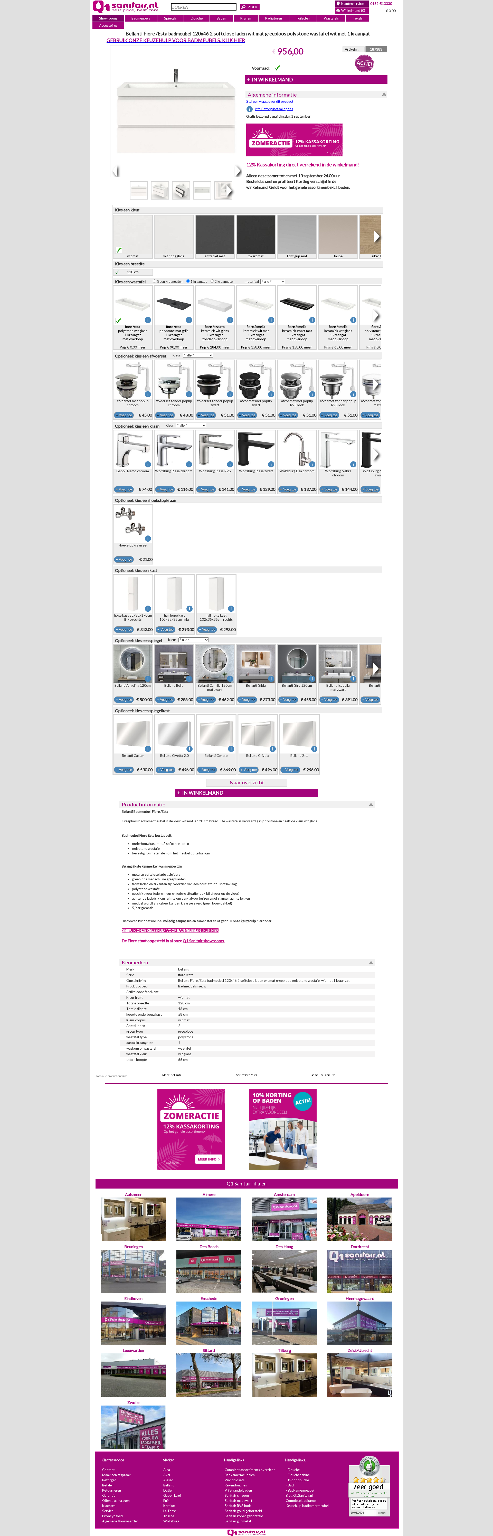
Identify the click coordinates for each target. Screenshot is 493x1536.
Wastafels (331, 18)
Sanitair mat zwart (238, 1501)
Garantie (108, 1495)
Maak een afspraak (116, 1475)
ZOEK (252, 7)
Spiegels (170, 18)
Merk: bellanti (171, 1075)
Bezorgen (109, 1480)
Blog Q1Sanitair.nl (299, 1495)
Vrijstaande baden (238, 1490)
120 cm (133, 272)
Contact (108, 1470)
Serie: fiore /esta (246, 1075)
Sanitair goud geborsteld (243, 1511)
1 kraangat (199, 281)
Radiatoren (273, 18)
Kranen (245, 18)
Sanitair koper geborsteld (243, 1516)
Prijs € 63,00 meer (338, 337)
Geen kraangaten (170, 281)
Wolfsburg (171, 1521)
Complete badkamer (301, 1501)
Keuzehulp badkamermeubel (307, 1506)
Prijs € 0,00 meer (132, 337)
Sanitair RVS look (237, 1506)
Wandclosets (234, 1480)
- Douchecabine (297, 1475)
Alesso (168, 1480)
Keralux (169, 1506)
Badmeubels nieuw (322, 1075)
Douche (197, 18)
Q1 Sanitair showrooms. (203, 940)
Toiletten (303, 18)
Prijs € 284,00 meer (215, 337)
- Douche (292, 1470)
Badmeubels (140, 18)
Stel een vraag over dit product (269, 101)
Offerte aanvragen (115, 1501)
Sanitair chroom (236, 1495)
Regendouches (235, 1485)
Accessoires (108, 25)
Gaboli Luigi (172, 1495)
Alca (166, 1470)
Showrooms (108, 18)
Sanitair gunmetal (237, 1521)
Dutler (168, 1490)
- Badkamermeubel (300, 1490)
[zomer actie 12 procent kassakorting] (294, 140)
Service (107, 1511)
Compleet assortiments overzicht (249, 1470)
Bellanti (168, 1485)
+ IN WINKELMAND (270, 79)
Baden (221, 18)
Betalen (107, 1485)
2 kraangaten (225, 281)
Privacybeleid (112, 1516)
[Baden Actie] (282, 1129)
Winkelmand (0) (353, 10)
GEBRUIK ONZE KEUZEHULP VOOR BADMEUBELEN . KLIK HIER (169, 930)
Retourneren (111, 1490)
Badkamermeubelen (239, 1475)
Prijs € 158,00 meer (256, 337)
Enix (166, 1501)
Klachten (108, 1506)
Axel (166, 1475)
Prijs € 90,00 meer (173, 337)
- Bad (289, 1485)
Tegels (357, 18)
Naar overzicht (246, 782)
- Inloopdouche (297, 1480)
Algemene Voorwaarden (120, 1521)
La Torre (169, 1511)
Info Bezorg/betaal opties (274, 109)
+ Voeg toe (124, 415)
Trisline (168, 1516)
